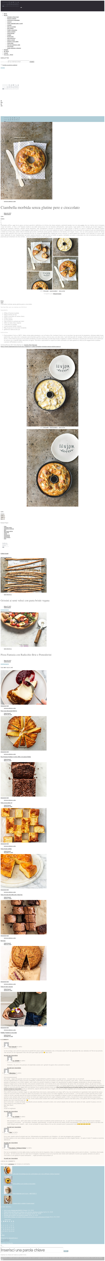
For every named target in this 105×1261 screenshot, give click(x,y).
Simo (10, 1132)
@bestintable (57, 294)
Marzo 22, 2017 (7, 213)
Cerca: (2, 1246)
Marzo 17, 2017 (7, 606)
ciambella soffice (8, 527)
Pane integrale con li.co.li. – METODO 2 (25, 1193)
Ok (2, 1259)
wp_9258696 (16, 1060)
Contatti (6, 53)
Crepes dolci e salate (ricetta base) (23, 1203)
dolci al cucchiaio (11, 26)
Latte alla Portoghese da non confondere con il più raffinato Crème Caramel (36, 1174)
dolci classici (10, 28)
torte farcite (10, 46)
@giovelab (46, 291)
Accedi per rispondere (11, 1055)
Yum (2, 302)
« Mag (3, 1235)
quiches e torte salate (12, 41)
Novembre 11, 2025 (8, 852)
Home (5, 13)
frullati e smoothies (12, 30)
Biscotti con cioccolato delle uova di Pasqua (17, 1213)
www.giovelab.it (53, 291)
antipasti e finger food (13, 17)
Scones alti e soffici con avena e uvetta (16, 1215)
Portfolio (6, 49)
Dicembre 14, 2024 (8, 1036)
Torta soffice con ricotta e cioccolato (24, 1183)
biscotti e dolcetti (11, 18)
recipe (5, 533)
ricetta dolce (7, 535)
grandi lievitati (10, 33)
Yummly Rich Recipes (30, 345)
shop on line (62, 291)
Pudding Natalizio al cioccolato (9, 1032)
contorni (9, 21)
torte (5, 538)
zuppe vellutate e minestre (14, 48)
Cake (5, 526)
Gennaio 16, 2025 (8, 990)
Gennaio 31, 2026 (8, 806)
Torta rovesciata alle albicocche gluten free (11, 894)
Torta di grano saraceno (7, 986)
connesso (11, 1164)
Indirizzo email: (4, 61)
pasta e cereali (11, 40)
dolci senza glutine (8, 531)
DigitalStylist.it (13, 1238)
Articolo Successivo (6, 611)
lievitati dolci (10, 36)
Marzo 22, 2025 (7, 944)
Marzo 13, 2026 (7, 760)
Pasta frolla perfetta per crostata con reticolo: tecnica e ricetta (23, 1212)
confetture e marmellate (13, 20)
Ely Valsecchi (12, 1046)
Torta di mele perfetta (6, 849)
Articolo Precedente (6, 557)
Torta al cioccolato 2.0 (6, 803)
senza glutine (7, 537)
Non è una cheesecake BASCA (9, 711)
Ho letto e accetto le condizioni (10, 65)
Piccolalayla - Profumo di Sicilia (17, 1148)
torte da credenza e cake (13, 44)
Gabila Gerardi (7, 214)
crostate (9, 25)
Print (2, 301)
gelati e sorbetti (11, 31)
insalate (9, 35)
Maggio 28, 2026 (8, 714)
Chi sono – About (8, 54)
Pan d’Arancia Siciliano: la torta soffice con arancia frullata (16, 757)
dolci (5, 530)
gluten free (6, 532)
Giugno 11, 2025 (7, 898)
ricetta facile (7, 536)
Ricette (5, 15)
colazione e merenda (9, 528)
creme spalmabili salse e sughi (15, 23)
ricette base (10, 43)
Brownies (3, 940)
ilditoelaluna (12, 1073)
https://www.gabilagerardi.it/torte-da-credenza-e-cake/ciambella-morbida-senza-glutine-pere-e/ (31, 346)
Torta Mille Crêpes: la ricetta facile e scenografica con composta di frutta (26, 1217)
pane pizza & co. (11, 38)
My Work (6, 51)
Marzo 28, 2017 (7, 660)
